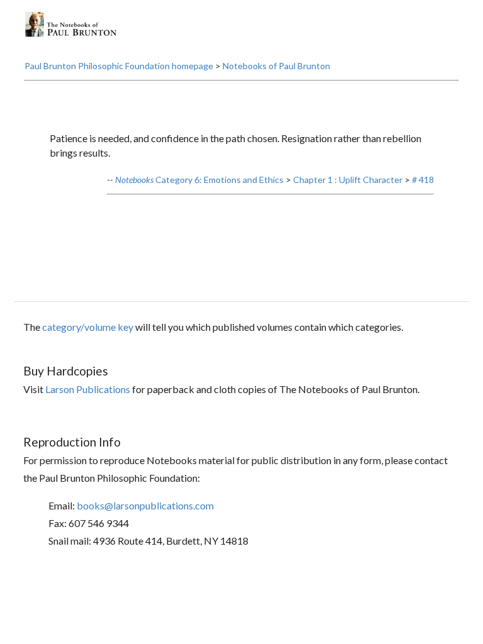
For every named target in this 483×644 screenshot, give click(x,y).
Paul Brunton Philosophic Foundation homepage (119, 65)
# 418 (423, 179)
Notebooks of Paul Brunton (276, 65)
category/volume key (87, 327)
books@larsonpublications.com (145, 505)
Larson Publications (87, 389)
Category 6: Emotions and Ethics (199, 179)
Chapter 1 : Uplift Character (347, 179)
